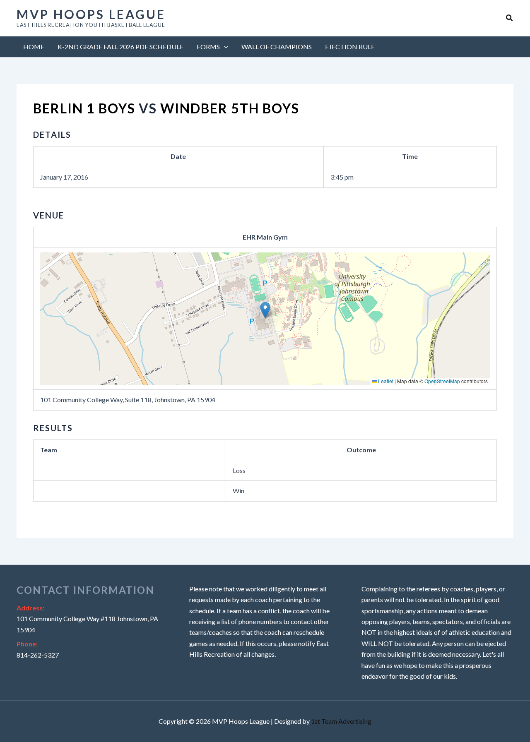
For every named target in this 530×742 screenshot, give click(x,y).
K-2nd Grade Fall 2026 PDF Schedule (120, 46)
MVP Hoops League (91, 14)
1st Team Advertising (341, 721)
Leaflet (385, 380)
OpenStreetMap (442, 380)
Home (33, 46)
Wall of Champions (276, 46)
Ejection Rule (350, 46)
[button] (509, 18)
